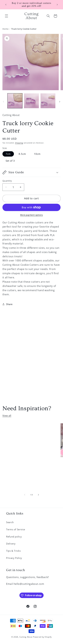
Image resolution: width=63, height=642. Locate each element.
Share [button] (9, 304)
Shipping (19, 143)
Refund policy (14, 536)
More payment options (31, 215)
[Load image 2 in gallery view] (31, 100)
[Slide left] (3, 101)
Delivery (11, 543)
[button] (6, 16)
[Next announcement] (57, 4)
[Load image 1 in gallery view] (14, 100)
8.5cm (22, 153)
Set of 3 (10, 160)
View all (6, 415)
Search (10, 522)
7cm (8, 153)
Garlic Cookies (20, 429)
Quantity (7, 180)
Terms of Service (15, 529)
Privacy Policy (14, 557)
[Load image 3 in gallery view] (48, 100)
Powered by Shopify (42, 637)
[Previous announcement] (5, 4)
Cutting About (26, 637)
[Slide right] (59, 101)
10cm (37, 153)
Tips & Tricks (13, 550)
